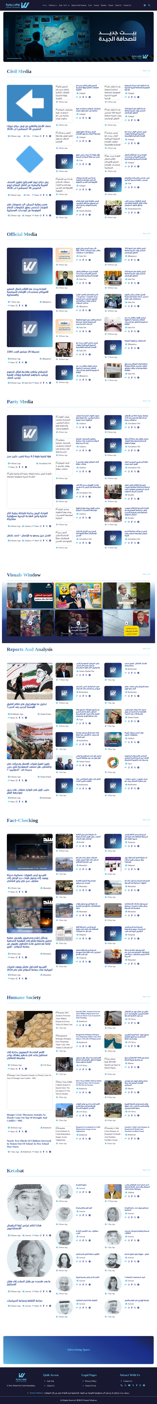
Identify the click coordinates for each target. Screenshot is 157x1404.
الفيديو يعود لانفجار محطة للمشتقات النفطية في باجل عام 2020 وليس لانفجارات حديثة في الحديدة (137, 953)
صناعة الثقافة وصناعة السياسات (24, 1300)
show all (146, 70)
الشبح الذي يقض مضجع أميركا (87, 1277)
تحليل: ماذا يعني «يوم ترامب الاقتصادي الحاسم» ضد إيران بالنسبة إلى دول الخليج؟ (135, 712)
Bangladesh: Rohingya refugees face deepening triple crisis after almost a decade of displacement (88, 1037)
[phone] (122, 1385)
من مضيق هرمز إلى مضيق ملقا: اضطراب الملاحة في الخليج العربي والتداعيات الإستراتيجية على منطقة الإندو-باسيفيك (87, 713)
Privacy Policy (90, 1381)
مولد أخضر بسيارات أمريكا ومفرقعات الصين (134, 734)
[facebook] (43, 136)
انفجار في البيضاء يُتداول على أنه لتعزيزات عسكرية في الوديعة (137, 882)
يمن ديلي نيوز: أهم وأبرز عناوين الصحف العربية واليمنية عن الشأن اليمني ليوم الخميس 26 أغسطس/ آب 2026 (27, 184)
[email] (129, 1385)
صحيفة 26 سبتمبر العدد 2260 (23, 351)
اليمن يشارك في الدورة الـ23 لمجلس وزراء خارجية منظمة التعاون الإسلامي (135, 250)
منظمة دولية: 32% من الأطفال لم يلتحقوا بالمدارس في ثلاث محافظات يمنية (136, 418)
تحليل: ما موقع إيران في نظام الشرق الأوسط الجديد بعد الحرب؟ (26, 705)
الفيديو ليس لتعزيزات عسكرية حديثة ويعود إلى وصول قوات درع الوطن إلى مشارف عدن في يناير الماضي (27, 877)
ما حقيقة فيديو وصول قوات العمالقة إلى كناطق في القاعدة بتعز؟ (88, 906)
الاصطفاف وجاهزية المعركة (135, 341)
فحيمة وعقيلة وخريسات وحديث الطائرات (137, 1232)
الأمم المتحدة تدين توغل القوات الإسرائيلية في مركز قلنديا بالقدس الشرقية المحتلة (88, 1106)
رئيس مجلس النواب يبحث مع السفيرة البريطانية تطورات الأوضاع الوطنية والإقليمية (135, 134)
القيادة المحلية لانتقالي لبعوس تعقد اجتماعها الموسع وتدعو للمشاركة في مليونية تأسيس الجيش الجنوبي (137, 511)
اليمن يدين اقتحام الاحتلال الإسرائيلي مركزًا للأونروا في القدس (86, 533)
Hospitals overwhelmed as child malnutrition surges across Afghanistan (88, 1129)
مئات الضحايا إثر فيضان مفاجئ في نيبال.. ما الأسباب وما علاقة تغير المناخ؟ (87, 735)
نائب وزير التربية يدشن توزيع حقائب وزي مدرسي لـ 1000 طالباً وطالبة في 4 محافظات (88, 250)
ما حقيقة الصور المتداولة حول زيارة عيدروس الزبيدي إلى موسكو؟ (136, 859)
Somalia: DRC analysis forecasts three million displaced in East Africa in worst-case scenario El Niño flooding (88, 1014)
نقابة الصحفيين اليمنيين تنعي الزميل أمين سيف (136, 463)
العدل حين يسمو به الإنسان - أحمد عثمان (29, 535)
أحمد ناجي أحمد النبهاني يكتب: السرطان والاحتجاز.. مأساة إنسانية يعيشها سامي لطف (137, 1187)
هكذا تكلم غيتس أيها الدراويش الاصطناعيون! (24, 1227)
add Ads (50, 1381)
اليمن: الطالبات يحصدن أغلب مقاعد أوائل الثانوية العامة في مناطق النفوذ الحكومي (136, 203)
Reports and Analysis (79, 5)
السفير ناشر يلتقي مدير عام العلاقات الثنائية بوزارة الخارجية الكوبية (87, 87)
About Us (118, 5)
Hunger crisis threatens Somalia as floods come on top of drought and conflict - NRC (27, 1117)
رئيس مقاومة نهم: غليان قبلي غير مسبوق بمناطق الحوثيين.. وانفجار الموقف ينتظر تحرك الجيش (87, 204)
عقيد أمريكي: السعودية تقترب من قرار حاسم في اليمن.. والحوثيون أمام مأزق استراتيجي (88, 665)
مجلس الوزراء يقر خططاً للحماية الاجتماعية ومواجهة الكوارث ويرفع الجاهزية (136, 441)
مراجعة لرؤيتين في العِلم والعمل (137, 1300)
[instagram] (140, 1385)
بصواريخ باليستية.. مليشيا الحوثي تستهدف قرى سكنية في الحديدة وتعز (87, 441)
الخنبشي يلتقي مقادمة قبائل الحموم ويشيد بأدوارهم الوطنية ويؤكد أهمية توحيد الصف (27, 374)
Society (96, 5)
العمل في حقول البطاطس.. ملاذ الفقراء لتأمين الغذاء (88, 780)
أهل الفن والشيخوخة (84, 1208)
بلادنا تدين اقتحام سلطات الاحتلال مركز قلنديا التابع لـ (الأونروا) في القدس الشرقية (86, 180)
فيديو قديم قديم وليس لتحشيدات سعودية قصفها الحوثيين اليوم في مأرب (135, 929)
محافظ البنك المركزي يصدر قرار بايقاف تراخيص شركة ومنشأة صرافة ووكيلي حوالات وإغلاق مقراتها (136, 367)
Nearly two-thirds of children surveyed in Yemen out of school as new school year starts (29, 1143)
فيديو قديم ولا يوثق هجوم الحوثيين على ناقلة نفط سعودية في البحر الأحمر (88, 952)
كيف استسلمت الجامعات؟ (135, 1277)
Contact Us (127, 5)
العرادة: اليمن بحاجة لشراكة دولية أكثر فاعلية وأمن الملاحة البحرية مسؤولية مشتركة (27, 516)
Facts (90, 5)
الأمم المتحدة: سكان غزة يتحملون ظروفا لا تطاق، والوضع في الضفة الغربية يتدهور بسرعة (88, 1060)
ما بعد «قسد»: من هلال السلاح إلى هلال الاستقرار (28, 1283)
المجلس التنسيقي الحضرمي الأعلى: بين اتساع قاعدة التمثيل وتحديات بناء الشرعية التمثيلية (137, 758)
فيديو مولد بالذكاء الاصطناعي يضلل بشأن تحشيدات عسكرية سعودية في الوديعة (136, 906)
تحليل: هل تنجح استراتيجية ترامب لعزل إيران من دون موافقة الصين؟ (88, 757)
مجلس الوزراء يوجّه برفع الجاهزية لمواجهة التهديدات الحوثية (88, 509)
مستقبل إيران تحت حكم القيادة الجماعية (136, 1209)
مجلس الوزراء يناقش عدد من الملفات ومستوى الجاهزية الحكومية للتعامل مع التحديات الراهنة (87, 369)
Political (52, 5)
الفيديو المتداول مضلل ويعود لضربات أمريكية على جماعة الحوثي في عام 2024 (29, 968)
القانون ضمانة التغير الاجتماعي (87, 1254)
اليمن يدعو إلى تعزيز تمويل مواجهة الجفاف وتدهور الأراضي (88, 133)
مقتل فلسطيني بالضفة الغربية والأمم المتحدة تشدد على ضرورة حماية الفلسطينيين (137, 1106)
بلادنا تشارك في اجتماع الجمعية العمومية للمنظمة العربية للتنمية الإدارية (137, 87)
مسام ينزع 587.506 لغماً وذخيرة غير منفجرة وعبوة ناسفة (137, 1059)
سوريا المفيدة (81, 1185)
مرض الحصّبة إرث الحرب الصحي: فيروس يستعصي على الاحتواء (88, 687)
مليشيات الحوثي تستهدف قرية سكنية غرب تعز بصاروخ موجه (88, 109)
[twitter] (47, 136)
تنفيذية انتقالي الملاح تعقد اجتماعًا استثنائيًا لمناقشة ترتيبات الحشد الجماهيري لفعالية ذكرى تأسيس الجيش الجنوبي (137, 488)
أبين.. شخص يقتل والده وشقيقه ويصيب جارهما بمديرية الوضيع (137, 179)
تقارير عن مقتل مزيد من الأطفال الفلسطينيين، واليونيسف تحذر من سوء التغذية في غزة (136, 1013)
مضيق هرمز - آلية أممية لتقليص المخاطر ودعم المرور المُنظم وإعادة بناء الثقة (137, 1037)
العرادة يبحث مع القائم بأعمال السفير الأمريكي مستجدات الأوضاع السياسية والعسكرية (136, 157)
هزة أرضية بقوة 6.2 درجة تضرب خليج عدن (29, 456)
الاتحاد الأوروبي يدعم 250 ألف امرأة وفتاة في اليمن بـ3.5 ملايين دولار (88, 487)
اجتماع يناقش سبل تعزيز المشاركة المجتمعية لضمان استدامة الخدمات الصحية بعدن (88, 322)
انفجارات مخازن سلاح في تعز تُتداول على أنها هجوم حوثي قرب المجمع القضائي (87, 859)
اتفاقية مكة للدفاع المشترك (86, 1300)
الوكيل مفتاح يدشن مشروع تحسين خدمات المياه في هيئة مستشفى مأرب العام (136, 296)
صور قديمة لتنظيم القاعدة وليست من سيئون (86, 882)
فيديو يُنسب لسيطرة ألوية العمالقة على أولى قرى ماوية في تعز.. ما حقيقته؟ (87, 929)
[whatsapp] (41, 136)
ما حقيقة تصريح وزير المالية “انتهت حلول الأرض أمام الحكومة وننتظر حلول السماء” (88, 836)
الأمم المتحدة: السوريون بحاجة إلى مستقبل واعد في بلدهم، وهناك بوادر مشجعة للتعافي (27, 1055)
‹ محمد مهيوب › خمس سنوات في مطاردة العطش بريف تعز (136, 780)
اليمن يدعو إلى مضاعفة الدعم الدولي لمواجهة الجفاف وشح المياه (136, 533)
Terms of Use (90, 1385)
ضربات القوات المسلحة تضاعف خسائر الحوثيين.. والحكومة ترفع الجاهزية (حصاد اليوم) (88, 418)
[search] (149, 5)
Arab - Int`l (63, 5)
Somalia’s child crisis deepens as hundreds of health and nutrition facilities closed (137, 1129)
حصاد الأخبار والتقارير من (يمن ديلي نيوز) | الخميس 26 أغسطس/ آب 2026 (29, 127)
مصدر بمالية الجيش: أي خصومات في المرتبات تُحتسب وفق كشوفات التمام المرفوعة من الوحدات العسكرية (27, 207)
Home (45, 5)
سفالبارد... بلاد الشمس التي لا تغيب (87, 1232)
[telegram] (50, 136)
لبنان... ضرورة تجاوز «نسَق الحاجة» (137, 1254)
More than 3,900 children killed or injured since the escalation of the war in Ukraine (88, 1083)
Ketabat (103, 5)
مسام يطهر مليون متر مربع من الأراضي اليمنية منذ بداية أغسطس (136, 1083)
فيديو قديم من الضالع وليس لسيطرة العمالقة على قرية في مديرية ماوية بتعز (136, 836)
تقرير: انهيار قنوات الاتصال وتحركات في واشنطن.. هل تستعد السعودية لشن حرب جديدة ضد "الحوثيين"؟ (29, 766)
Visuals (110, 5)
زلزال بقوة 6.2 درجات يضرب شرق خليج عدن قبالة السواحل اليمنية (88, 156)
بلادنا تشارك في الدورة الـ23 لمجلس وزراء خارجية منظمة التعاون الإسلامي (135, 110)
